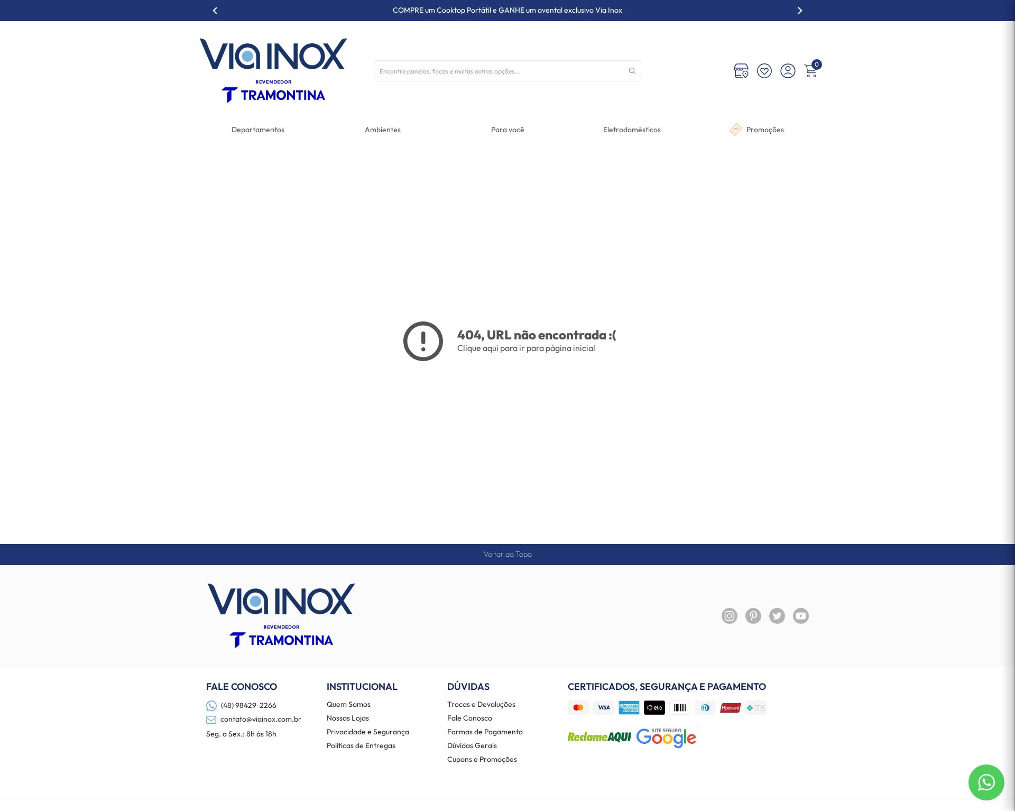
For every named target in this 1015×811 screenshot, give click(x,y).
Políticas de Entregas (361, 746)
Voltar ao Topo (508, 554)
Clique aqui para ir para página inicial (526, 348)
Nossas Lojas (348, 718)
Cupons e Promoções (482, 759)
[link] (632, 130)
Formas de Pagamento (485, 732)
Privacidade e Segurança (368, 732)
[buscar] (632, 70)
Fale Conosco (469, 718)
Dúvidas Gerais (472, 746)
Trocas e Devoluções (481, 705)
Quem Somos (349, 705)
